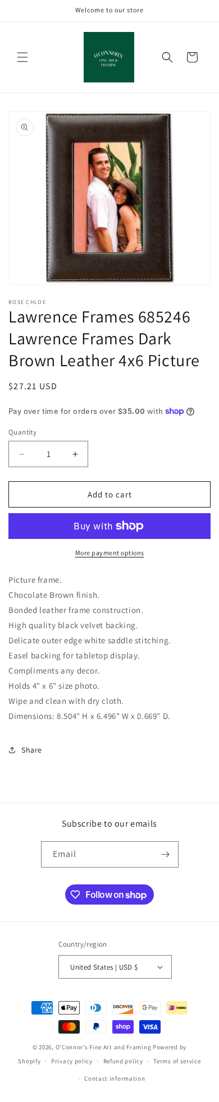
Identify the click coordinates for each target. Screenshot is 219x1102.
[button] (22, 57)
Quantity (22, 432)
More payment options (109, 552)
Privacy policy (72, 1061)
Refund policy (123, 1061)
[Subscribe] (165, 854)
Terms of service (176, 1061)
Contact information (114, 1078)
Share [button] (31, 750)
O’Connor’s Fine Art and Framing (104, 1047)
